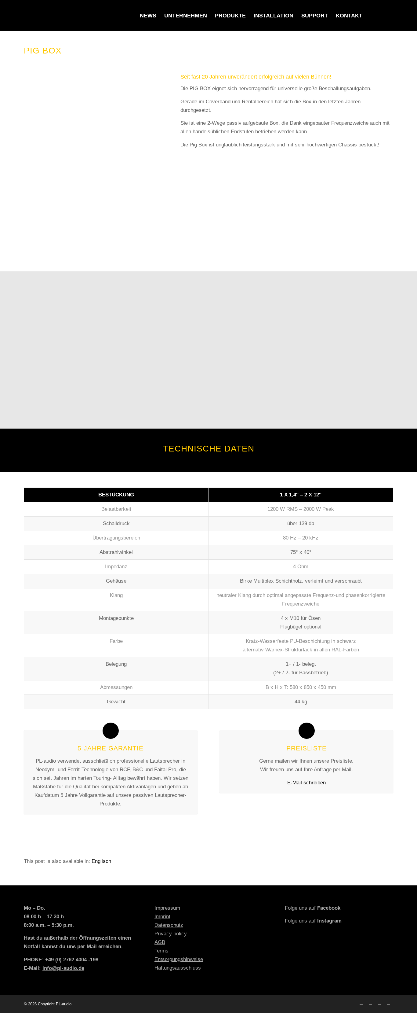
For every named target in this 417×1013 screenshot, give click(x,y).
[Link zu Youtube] (379, 1002)
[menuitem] (148, 15)
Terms (161, 951)
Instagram (329, 921)
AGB (159, 942)
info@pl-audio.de (63, 968)
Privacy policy (170, 934)
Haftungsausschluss (177, 968)
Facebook (328, 908)
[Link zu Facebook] (361, 1002)
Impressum (167, 908)
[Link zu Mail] (388, 1002)
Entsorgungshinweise (178, 959)
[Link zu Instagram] (370, 1002)
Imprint (162, 916)
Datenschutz (168, 925)
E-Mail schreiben (306, 783)
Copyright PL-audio (54, 1004)
